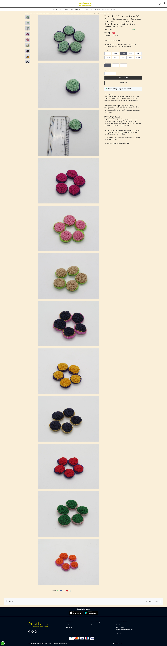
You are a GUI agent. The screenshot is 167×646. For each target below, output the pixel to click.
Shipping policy (120, 627)
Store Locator (69, 627)
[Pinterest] (32, 632)
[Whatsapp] (57, 591)
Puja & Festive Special (86, 9)
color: (106, 50)
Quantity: (107, 70)
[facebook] (61, 591)
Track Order (119, 633)
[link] (153, 4)
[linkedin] (70, 591)
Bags (54, 9)
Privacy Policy (63, 643)
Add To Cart (123, 77)
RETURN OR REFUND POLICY (124, 630)
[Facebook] (29, 632)
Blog (92, 625)
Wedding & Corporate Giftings (71, 9)
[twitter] (64, 591)
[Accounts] (160, 4)
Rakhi (59, 9)
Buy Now (123, 82)
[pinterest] (67, 591)
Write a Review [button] (152, 601)
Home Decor (110, 9)
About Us (68, 625)
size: (105, 62)
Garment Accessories (100, 9)
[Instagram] (35, 632)
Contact (118, 625)
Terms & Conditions (53, 643)
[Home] (83, 4)
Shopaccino (123, 644)
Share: (54, 590)
